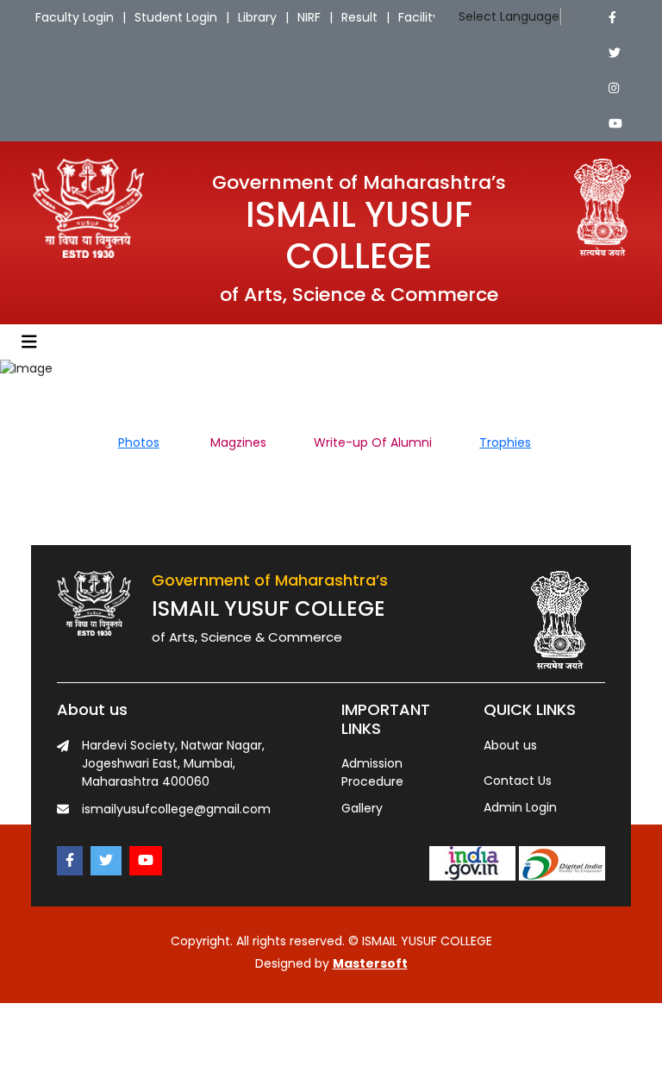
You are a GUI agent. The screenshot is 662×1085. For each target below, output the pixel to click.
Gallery (362, 808)
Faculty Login (74, 17)
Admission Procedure (372, 772)
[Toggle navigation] (29, 342)
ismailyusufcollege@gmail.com (176, 809)
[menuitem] (162, 443)
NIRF (309, 17)
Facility (419, 17)
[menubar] (331, 443)
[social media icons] (612, 17)
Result (359, 17)
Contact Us (518, 780)
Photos (138, 442)
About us (510, 745)
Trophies (505, 442)
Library (257, 17)
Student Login (175, 17)
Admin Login (520, 807)
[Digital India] (562, 862)
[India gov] (472, 862)
